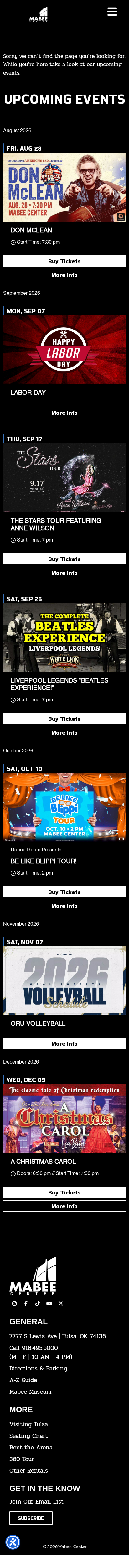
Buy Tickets (64, 260)
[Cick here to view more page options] (112, 11)
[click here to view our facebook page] (26, 1303)
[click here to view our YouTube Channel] (49, 1303)
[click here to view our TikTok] (38, 1303)
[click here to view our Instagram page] (14, 1303)
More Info (64, 274)
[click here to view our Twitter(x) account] (61, 1303)
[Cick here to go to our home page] (64, 1276)
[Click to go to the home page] (38, 14)
